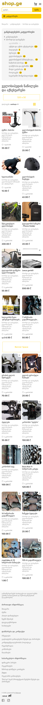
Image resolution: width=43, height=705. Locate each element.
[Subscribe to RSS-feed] (8, 700)
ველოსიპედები (15, 56)
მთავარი (5, 24)
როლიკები (13, 72)
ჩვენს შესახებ (7, 619)
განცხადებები (15, 24)
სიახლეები (6, 626)
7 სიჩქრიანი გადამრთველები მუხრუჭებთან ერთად (31, 319)
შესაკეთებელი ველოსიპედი (8, 224)
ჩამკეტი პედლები (29, 513)
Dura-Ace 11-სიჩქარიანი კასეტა (30, 467)
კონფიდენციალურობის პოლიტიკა (16, 642)
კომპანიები (6, 649)
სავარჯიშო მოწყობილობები (21, 76)
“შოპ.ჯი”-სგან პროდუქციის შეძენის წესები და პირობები (20, 680)
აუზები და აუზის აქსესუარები (21, 46)
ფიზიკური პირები (9, 663)
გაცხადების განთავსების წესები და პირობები (21, 639)
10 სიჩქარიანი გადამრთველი (8, 514)
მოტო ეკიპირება (16, 69)
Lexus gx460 (27, 270)
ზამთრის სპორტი (16, 63)
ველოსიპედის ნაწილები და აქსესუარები (21, 59)
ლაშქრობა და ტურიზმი (19, 66)
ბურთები (12, 53)
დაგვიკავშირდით (9, 622)
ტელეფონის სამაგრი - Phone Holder (31, 224)
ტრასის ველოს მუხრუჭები (8, 376)
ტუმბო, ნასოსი (8, 130)
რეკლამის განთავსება (11, 676)
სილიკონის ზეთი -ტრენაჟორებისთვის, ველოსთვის (11, 319)
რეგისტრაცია (7, 646)
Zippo (4, 673)
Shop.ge (18, 693)
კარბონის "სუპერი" (30, 422)
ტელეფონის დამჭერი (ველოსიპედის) (11, 271)
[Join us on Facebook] (3, 700)
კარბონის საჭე (8, 466)
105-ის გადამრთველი (31, 560)
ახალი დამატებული (10, 616)
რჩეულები (6, 636)
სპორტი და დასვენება (31, 24)
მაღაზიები (6, 652)
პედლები (6, 422)
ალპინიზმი (13, 43)
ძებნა (4, 612)
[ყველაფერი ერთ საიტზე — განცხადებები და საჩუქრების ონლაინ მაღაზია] (12, 5)
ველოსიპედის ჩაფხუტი (28, 178)
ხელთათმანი (7, 177)
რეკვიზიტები (7, 666)
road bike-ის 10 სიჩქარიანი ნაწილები (11, 561)
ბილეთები (13, 50)
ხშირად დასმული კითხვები (13, 669)
